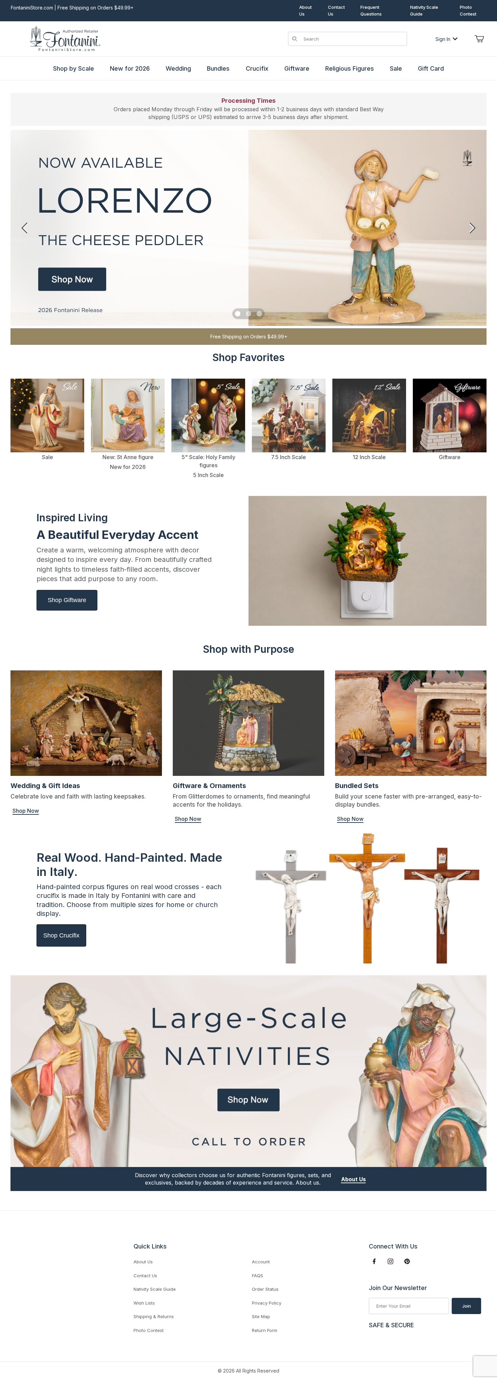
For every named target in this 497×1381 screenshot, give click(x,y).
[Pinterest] (406, 1261)
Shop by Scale (73, 68)
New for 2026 (130, 68)
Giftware (296, 68)
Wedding (178, 68)
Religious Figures (349, 68)
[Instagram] (390, 1261)
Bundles (218, 68)
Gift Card (431, 68)
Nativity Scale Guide (424, 10)
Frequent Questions (371, 10)
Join (466, 1306)
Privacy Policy (266, 1303)
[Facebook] (374, 1261)
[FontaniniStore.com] (64, 38)
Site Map (261, 1316)
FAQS (257, 1275)
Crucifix (257, 68)
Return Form (264, 1330)
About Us (305, 10)
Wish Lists (144, 1303)
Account (261, 1261)
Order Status (265, 1289)
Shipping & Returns (154, 1316)
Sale (396, 68)
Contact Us (336, 10)
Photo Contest (468, 10)
